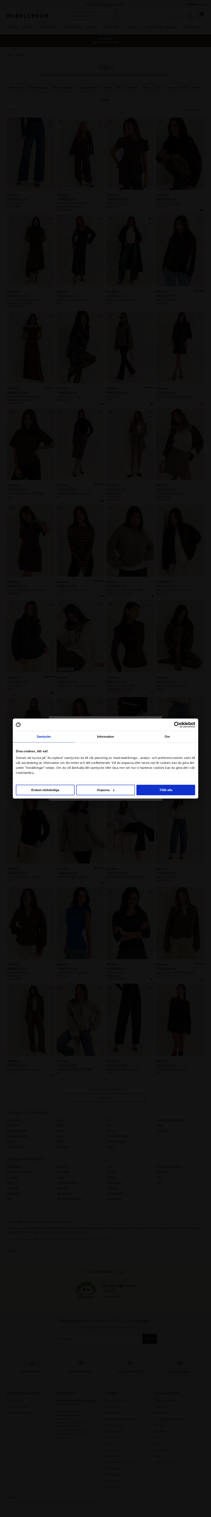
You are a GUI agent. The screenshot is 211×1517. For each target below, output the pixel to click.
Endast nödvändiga (45, 790)
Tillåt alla (165, 790)
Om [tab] (167, 736)
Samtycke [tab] (44, 736)
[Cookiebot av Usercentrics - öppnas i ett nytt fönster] (177, 725)
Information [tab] (105, 736)
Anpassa (103, 790)
